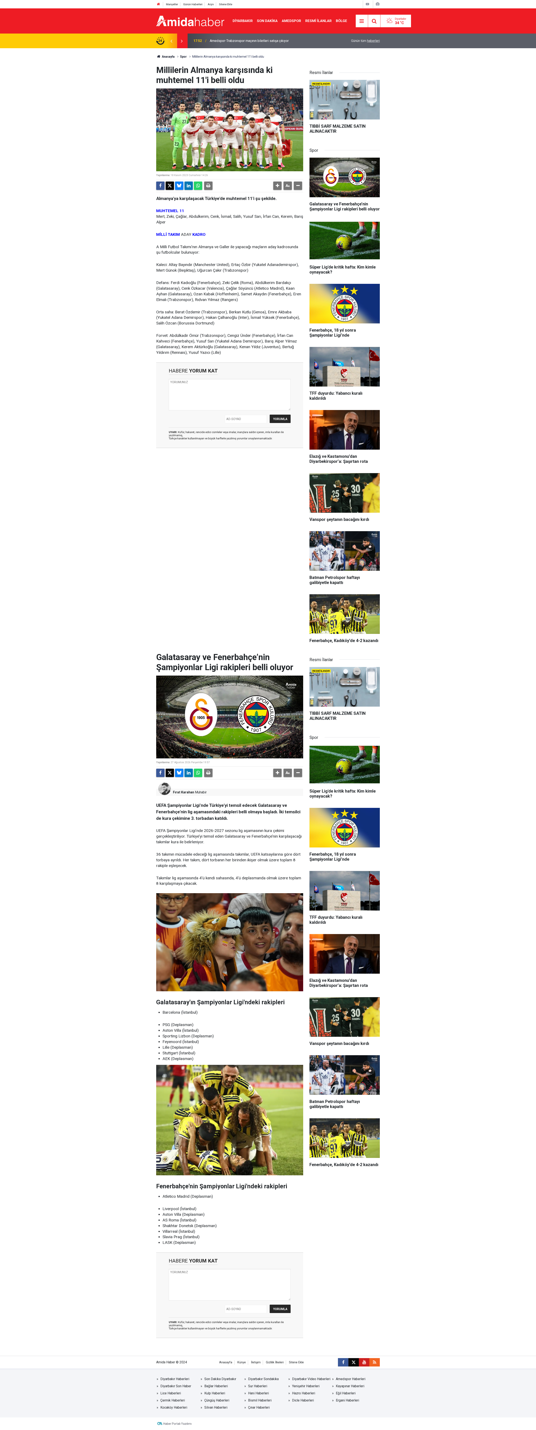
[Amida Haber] (190, 21)
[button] (277, 186)
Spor (183, 56)
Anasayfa (168, 56)
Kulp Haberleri (214, 1393)
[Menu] (362, 21)
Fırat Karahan (183, 792)
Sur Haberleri (257, 1386)
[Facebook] (160, 186)
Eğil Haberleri (346, 1393)
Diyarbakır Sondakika (263, 1379)
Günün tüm (365, 41)
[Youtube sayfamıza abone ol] (364, 1362)
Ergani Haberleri (347, 1400)
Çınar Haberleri (259, 1407)
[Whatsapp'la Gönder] (198, 186)
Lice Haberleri (170, 1393)
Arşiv (211, 4)
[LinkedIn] (188, 186)
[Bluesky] (179, 186)
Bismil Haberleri (260, 1400)
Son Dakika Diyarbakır (220, 1379)
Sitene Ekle (225, 4)
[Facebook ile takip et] (343, 1362)
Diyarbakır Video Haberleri (311, 1379)
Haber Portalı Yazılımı (177, 1423)
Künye (241, 1362)
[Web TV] (367, 4)
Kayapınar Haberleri (350, 1386)
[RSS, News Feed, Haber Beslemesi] (374, 1362)
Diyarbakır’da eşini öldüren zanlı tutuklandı (240, 41)
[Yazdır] (208, 186)
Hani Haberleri (258, 1393)
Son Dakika (267, 21)
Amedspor (291, 21)
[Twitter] (170, 186)
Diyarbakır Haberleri (174, 1379)
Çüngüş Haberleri (216, 1400)
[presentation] (171, 40)
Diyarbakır (243, 21)
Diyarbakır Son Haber (175, 1386)
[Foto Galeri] (377, 4)
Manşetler (172, 4)
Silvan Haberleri (215, 1407)
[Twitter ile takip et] (353, 1362)
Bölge (341, 21)
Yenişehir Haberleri (306, 1386)
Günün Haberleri (192, 4)
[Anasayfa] (158, 4)
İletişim (256, 1362)
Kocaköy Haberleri (173, 1407)
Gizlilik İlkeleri (275, 1362)
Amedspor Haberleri (350, 1379)
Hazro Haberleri (303, 1393)
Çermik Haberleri (172, 1400)
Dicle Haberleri (303, 1400)
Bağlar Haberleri (216, 1386)
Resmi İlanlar (318, 21)
